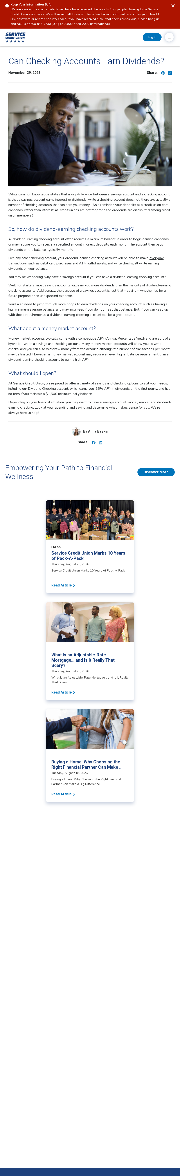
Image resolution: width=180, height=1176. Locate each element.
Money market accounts (26, 338)
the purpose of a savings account (81, 290)
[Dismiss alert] (172, 5)
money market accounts (109, 343)
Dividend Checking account (48, 388)
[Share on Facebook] (163, 72)
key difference (81, 194)
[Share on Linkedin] (170, 72)
